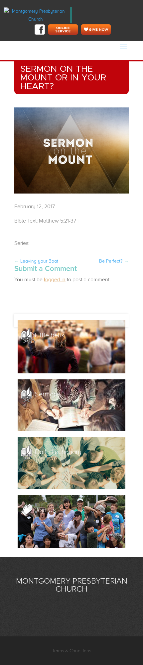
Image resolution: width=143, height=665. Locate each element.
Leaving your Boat (36, 261)
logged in (55, 279)
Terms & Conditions (71, 651)
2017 (36, 243)
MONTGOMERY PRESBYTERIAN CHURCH (71, 585)
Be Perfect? (114, 261)
